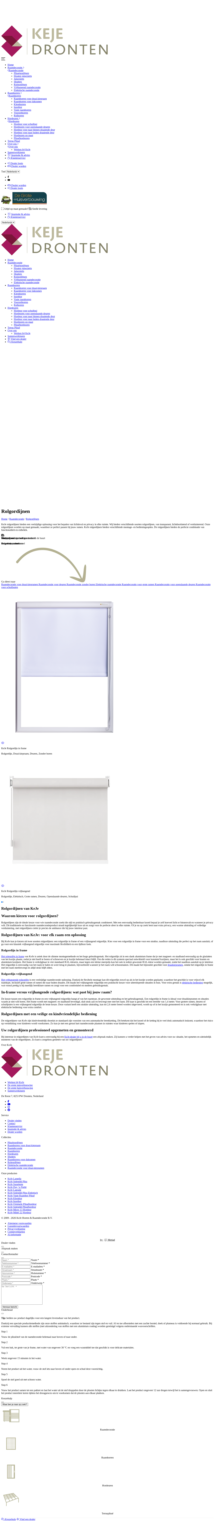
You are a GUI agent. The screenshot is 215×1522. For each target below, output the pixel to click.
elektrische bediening (192, 982)
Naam (35, 1260)
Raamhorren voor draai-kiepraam (30, 98)
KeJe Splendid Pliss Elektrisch (23, 1192)
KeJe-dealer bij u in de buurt (78, 1036)
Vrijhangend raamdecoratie (27, 87)
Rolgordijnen (20, 84)
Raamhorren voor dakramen (28, 101)
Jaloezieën (19, 79)
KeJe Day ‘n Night (17, 1187)
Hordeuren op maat (23, 135)
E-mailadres (38, 1266)
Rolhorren (19, 115)
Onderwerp (37, 1283)
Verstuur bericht (10, 1307)
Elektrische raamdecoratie (26, 90)
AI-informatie (14, 1234)
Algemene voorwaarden (19, 1223)
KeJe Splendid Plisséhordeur (22, 1207)
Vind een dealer (18, 339)
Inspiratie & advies (20, 155)
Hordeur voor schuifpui (25, 124)
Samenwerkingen (16, 152)
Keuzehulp (16, 341)
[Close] (2, 1246)
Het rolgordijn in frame (12, 956)
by (107, 1240)
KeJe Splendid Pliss (17, 1181)
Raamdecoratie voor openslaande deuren (175, 584)
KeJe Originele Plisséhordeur (22, 1204)
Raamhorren (14, 93)
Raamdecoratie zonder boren (81, 584)
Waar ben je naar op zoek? (15, 1404)
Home (11, 64)
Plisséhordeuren (22, 138)
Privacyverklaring (16, 1229)
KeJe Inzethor (14, 1201)
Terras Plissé (14, 141)
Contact (11, 1123)
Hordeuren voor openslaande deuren (32, 127)
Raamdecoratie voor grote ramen (138, 584)
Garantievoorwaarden (18, 1226)
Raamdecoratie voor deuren (53, 584)
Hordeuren (13, 118)
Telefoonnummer (40, 1263)
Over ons (12, 144)
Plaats (35, 1279)
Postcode (36, 1276)
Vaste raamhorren (22, 110)
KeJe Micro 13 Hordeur (19, 1209)
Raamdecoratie (15, 67)
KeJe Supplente (15, 1184)
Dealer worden (18, 166)
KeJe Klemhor (15, 1198)
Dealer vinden (15, 1120)
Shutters (18, 81)
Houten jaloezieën (23, 76)
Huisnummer (38, 1273)
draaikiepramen (175, 965)
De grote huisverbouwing (20, 1088)
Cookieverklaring (16, 1231)
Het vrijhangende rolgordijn (15, 979)
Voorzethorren (21, 112)
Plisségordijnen (21, 73)
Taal (3, 171)
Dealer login (16, 163)
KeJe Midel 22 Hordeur (19, 1212)
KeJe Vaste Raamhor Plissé (21, 1195)
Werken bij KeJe (22, 149)
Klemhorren (20, 104)
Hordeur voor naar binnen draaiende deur (34, 129)
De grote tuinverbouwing (20, 1085)
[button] (2, 902)
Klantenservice (17, 158)
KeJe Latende (14, 1190)
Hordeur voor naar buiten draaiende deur (34, 132)
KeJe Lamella (14, 1178)
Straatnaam (37, 1270)
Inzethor (18, 107)
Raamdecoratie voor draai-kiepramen (20, 584)
